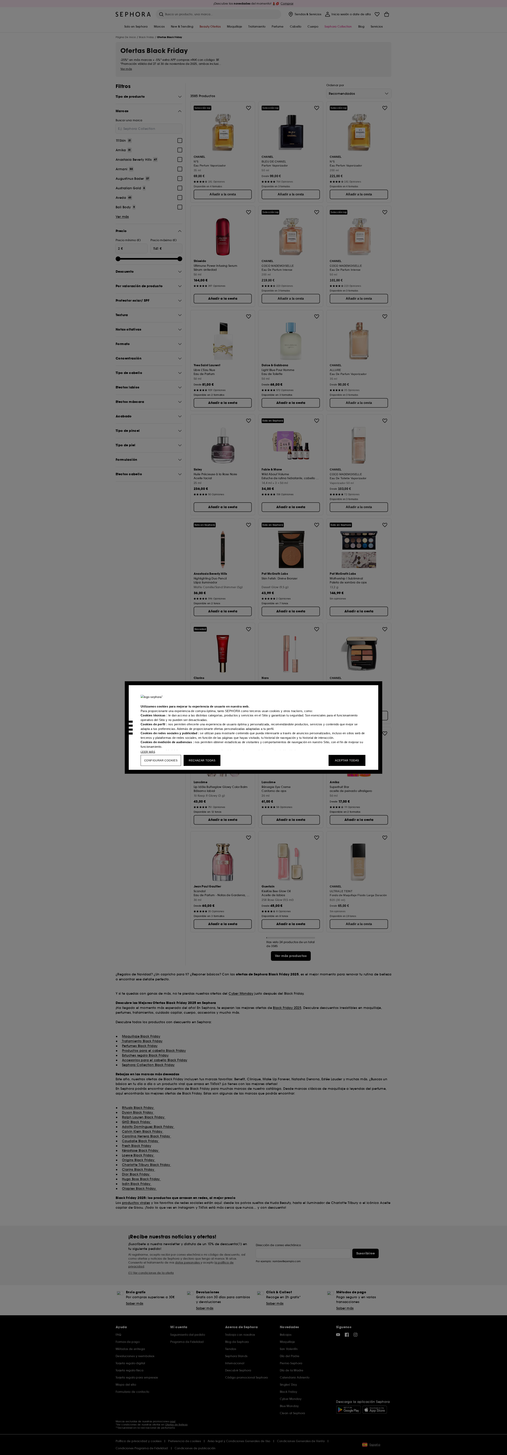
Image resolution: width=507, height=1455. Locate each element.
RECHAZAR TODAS (202, 760)
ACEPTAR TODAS (347, 760)
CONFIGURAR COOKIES (160, 760)
